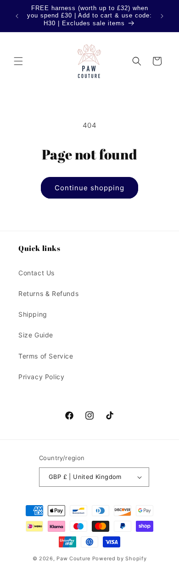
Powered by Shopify (119, 558)
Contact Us (36, 273)
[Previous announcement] (17, 16)
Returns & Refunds (48, 293)
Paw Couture (73, 558)
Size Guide (35, 335)
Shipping (32, 314)
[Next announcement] (162, 16)
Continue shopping (89, 187)
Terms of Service (45, 356)
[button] (18, 61)
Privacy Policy (41, 377)
